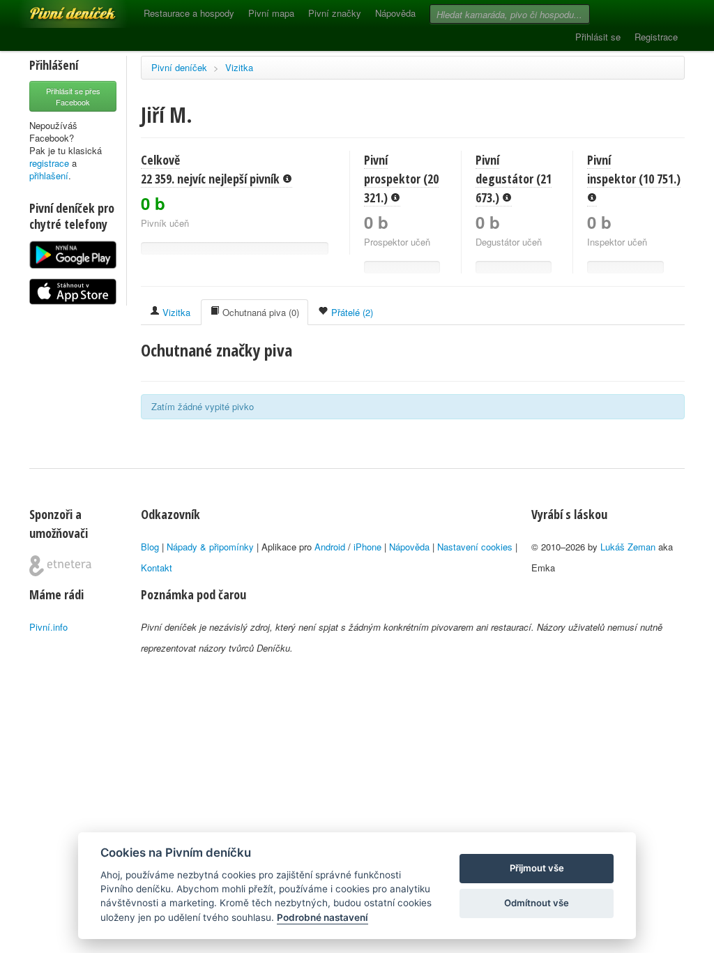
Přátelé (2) (350, 312)
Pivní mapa (271, 13)
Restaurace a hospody (189, 13)
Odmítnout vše (536, 902)
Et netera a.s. (60, 565)
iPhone (367, 546)
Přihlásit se (598, 36)
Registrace (656, 36)
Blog (150, 546)
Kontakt (156, 567)
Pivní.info (48, 626)
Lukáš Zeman (627, 546)
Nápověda (395, 13)
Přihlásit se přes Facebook (73, 96)
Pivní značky (334, 13)
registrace (49, 163)
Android (329, 546)
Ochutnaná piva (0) (259, 312)
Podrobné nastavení (322, 917)
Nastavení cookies (474, 546)
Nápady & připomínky (210, 546)
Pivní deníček (57, 8)
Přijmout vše (537, 867)
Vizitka (239, 67)
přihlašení (48, 175)
